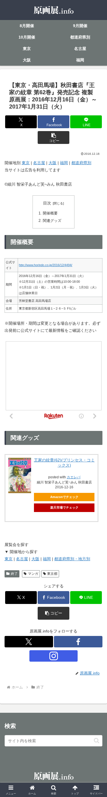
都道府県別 (81, 162)
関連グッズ (52, 221)
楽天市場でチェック (64, 507)
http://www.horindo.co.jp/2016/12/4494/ (45, 265)
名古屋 (39, 162)
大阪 (52, 162)
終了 (14, 574)
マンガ (33, 574)
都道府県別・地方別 (72, 559)
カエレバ (73, 477)
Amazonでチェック (64, 497)
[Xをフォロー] (29, 641)
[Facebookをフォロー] (78, 641)
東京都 (52, 574)
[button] (53, 137)
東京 (26, 162)
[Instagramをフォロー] (53, 656)
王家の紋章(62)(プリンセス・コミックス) (64, 462)
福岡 (64, 162)
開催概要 (50, 213)
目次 (47, 203)
